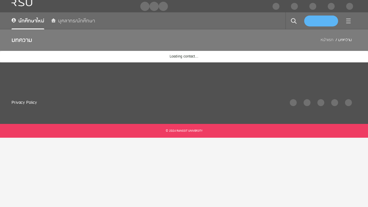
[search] (294, 21)
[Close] (217, 8)
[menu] (348, 21)
